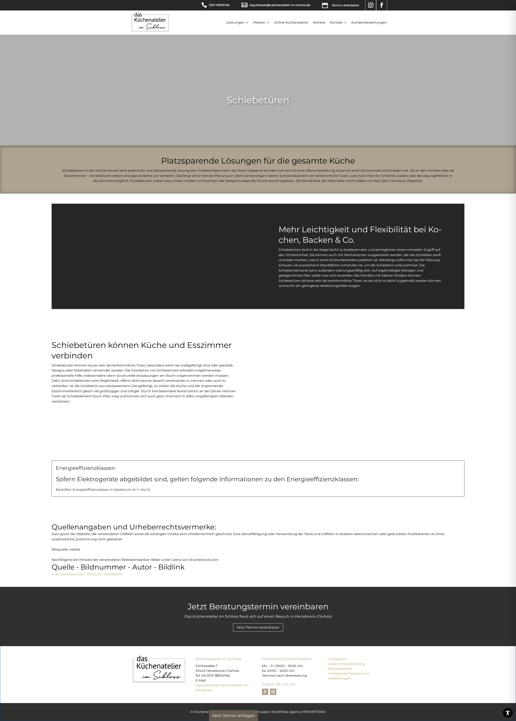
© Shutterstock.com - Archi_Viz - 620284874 (87, 574)
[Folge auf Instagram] (370, 5)
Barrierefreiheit (340, 669)
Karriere (319, 22)
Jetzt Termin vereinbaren (258, 627)
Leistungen (235, 22)
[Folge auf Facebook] (381, 5)
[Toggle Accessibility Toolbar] (507, 713)
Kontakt (336, 22)
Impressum (337, 659)
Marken (259, 22)
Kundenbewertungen (369, 22)
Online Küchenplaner (291, 22)
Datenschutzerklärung (346, 664)
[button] (340, 5)
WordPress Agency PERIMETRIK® (298, 712)
